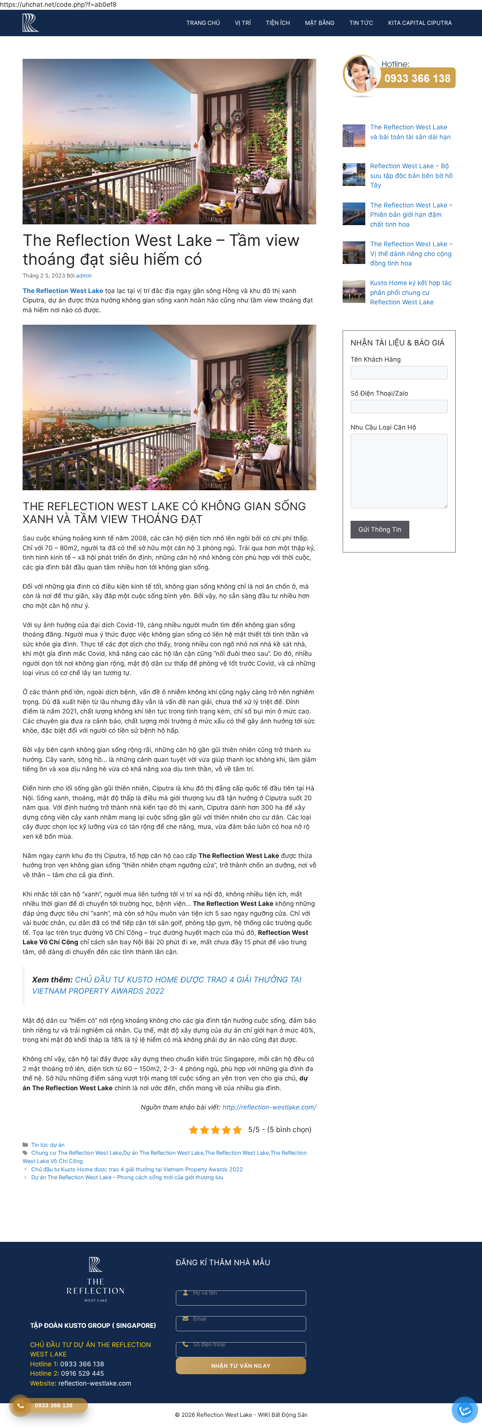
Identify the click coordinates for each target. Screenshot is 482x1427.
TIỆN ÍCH (278, 22)
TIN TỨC (361, 22)
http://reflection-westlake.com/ (269, 1107)
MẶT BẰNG (319, 22)
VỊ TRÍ (243, 22)
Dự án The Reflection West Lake (163, 1152)
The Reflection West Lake (237, 1152)
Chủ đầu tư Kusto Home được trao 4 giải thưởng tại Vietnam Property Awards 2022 (137, 1169)
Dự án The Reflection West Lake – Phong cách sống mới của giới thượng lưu (127, 1177)
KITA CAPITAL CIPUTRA (420, 22)
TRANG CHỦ (203, 22)
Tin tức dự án (47, 1145)
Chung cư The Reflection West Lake (76, 1152)
